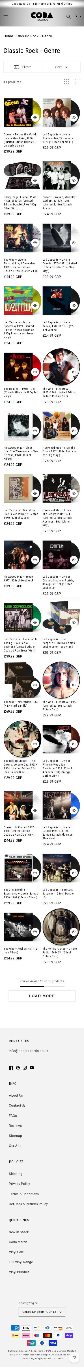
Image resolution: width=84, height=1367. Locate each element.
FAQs (13, 1116)
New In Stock (19, 1232)
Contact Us (17, 1105)
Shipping (15, 1174)
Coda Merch (18, 1242)
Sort (58, 67)
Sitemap (15, 1136)
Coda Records (22, 1351)
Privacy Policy (19, 1184)
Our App (15, 1146)
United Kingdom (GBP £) (39, 1311)
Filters (26, 67)
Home (8, 36)
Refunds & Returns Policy (28, 1204)
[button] (6, 17)
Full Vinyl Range (21, 1262)
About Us (16, 1095)
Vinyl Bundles (19, 1272)
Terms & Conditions (24, 1194)
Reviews (15, 1126)
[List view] (78, 81)
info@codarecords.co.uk (28, 1051)
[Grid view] (66, 81)
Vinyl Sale (16, 1252)
